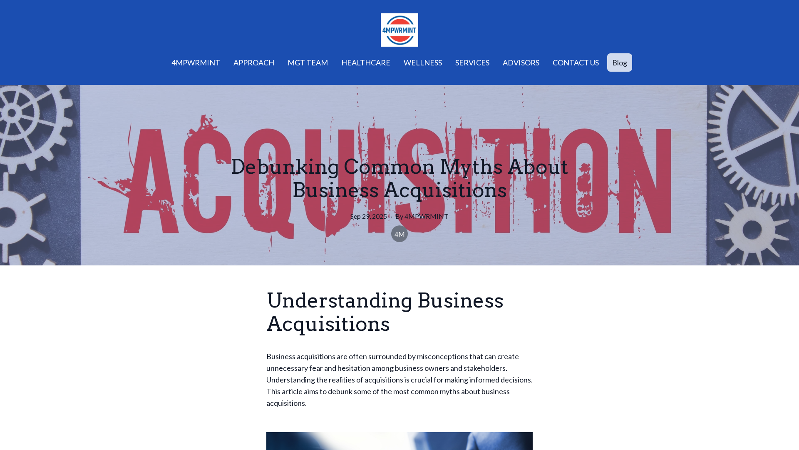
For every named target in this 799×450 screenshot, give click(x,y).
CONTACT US (576, 62)
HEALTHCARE (365, 62)
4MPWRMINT (195, 62)
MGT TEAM (308, 62)
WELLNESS (423, 62)
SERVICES (472, 62)
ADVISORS (521, 62)
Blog (619, 62)
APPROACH (253, 62)
